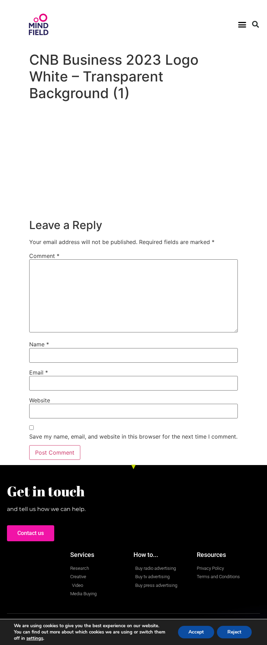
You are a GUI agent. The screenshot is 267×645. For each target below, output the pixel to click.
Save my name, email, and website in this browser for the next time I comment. (133, 436)
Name (39, 344)
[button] (242, 24)
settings (34, 638)
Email (38, 372)
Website (39, 400)
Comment (44, 256)
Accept (196, 632)
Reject (234, 632)
